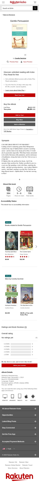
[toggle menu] (3, 2)
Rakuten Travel (27, 465)
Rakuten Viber (23, 462)
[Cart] (34, 2)
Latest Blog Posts (9, 421)
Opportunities (7, 415)
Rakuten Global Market (12, 465)
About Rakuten (24, 468)
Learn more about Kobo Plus (14, 90)
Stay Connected (8, 428)
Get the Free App (8, 434)
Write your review (19, 365)
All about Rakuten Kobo (11, 408)
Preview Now (14, 62)
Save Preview (27, 62)
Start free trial (19, 95)
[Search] (35, 8)
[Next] (36, 246)
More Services (12, 468)
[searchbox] (19, 8)
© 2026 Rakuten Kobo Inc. (10, 455)
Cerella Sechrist (20, 58)
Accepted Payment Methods (13, 441)
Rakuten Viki (13, 462)
